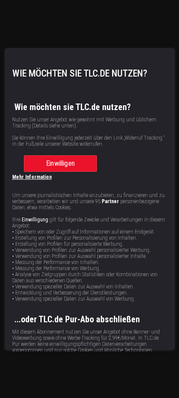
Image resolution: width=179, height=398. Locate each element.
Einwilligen (60, 163)
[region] (89, 199)
